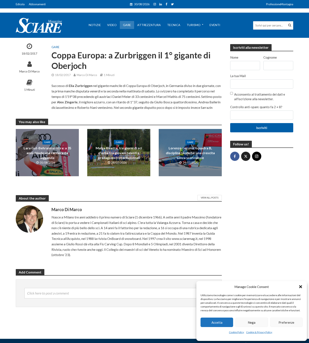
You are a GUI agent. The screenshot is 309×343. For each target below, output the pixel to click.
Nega (251, 322)
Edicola (20, 4)
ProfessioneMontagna (279, 4)
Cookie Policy (236, 332)
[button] (300, 287)
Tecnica (173, 25)
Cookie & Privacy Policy (259, 332)
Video (112, 25)
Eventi (215, 25)
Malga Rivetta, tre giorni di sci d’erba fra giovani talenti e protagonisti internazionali (119, 153)
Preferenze (286, 322)
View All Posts (209, 197)
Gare (127, 25)
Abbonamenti (37, 4)
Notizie (95, 25)
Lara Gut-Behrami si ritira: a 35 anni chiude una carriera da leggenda (47, 153)
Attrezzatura (149, 25)
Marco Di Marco (29, 71)
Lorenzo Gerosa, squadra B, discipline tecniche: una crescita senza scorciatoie (190, 153)
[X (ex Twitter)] (245, 156)
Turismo (194, 25)
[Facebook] (234, 156)
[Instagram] (256, 156)
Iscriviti (261, 128)
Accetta (216, 322)
